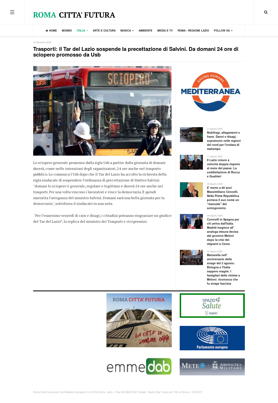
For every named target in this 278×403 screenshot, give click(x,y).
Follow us (222, 30)
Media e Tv (165, 30)
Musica (126, 30)
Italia (81, 30)
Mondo (67, 30)
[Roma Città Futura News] (139, 320)
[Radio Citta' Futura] (139, 12)
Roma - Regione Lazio (193, 30)
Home (53, 30)
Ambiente (145, 30)
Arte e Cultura (104, 30)
